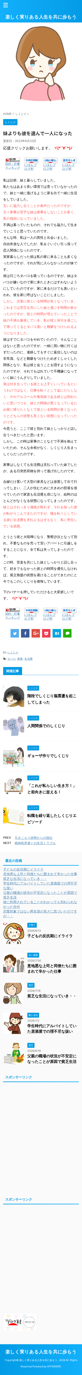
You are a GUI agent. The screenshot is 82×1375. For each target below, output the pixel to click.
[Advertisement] (41, 1138)
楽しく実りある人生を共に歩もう (41, 17)
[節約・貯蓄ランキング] (12, 160)
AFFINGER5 (54, 1366)
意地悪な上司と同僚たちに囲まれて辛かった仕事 (40, 874)
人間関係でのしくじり (46, 725)
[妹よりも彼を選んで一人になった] (57, 633)
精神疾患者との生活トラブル (35, 843)
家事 (20, 658)
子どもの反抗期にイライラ (23, 869)
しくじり (12, 652)
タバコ (11, 658)
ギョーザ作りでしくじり (48, 755)
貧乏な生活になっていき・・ (25, 878)
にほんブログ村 (30, 167)
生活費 (28, 658)
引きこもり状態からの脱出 (34, 838)
